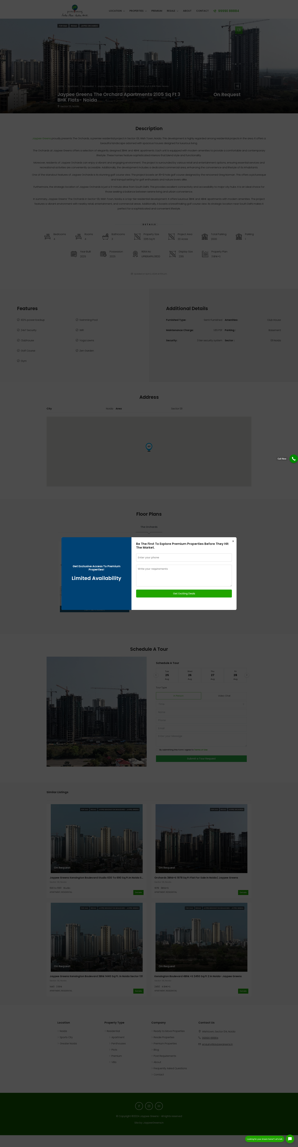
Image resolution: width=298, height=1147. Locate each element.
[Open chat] (290, 1139)
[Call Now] (293, 458)
